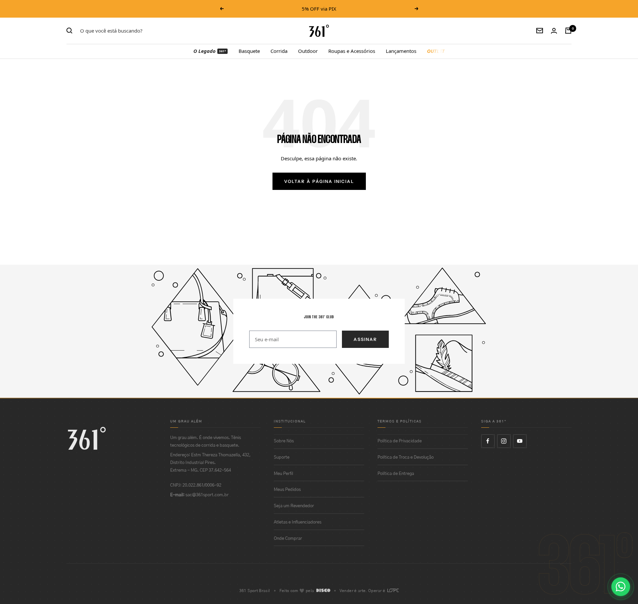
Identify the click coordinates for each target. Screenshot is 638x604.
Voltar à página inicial (319, 181)
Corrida (278, 51)
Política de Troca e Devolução (405, 457)
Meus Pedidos (287, 490)
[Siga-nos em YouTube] (519, 441)
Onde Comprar (288, 538)
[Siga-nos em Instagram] (503, 441)
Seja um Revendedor (294, 506)
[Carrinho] (568, 31)
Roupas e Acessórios (351, 51)
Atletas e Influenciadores (297, 522)
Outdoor (308, 51)
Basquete (249, 51)
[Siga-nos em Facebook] (487, 441)
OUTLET (436, 51)
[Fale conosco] (620, 586)
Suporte (281, 457)
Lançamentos (401, 51)
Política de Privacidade (399, 441)
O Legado (209, 51)
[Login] (554, 31)
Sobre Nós (284, 441)
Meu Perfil (283, 474)
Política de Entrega (395, 474)
